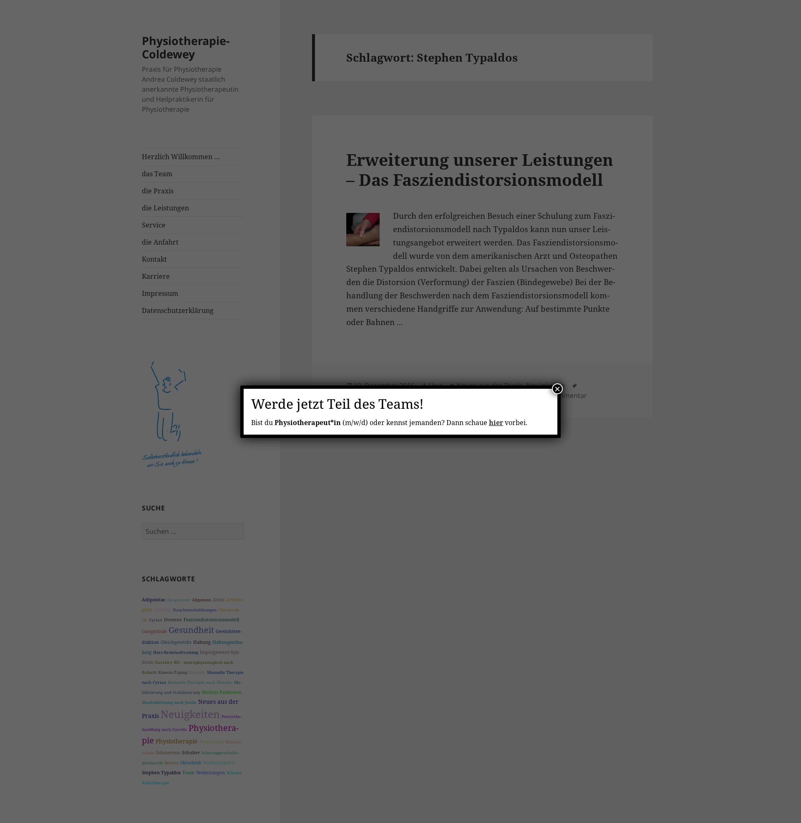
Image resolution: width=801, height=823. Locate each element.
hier (496, 422)
